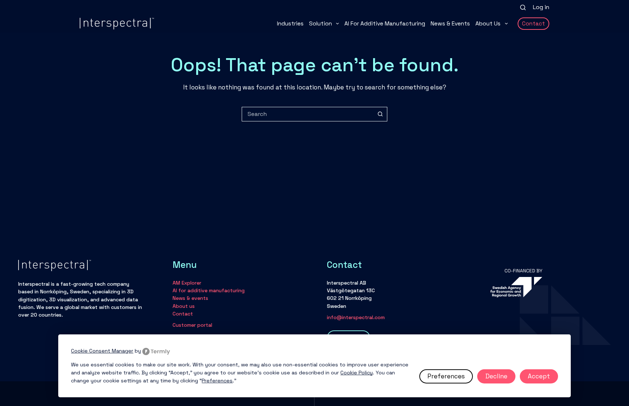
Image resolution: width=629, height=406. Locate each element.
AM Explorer (187, 283)
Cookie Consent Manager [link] (102, 350)
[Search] (523, 7)
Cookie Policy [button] (356, 372)
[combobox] (307, 114)
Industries (290, 23)
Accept (539, 376)
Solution (320, 23)
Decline (496, 376)
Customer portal (192, 325)
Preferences (446, 376)
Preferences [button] (217, 380)
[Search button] (380, 114)
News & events (450, 23)
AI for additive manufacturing (384, 23)
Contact (533, 23)
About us (488, 23)
